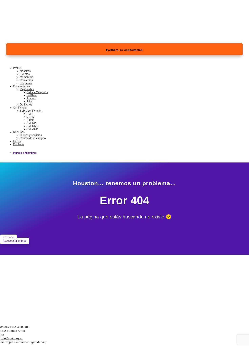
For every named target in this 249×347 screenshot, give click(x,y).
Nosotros (25, 71)
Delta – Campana (37, 92)
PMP (30, 113)
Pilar (29, 101)
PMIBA (17, 67)
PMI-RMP (32, 125)
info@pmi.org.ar (12, 338)
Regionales (27, 89)
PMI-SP (31, 122)
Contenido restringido (33, 138)
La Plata (32, 95)
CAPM (31, 116)
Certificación (20, 107)
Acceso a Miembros (14, 240)
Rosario (31, 98)
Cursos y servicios (31, 135)
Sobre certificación (31, 110)
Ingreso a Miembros (25, 152)
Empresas (26, 83)
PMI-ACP (32, 129)
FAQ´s (17, 141)
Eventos (25, 74)
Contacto (18, 144)
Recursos (19, 132)
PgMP (30, 119)
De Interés (26, 104)
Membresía (26, 77)
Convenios (26, 80)
